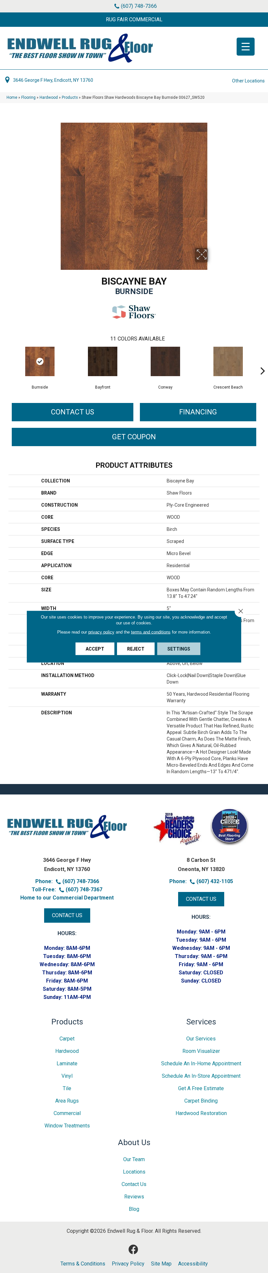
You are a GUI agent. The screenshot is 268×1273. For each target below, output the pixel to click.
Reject (135, 649)
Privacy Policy (128, 1263)
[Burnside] (39, 361)
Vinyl (67, 1076)
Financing (198, 412)
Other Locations (248, 80)
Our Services (201, 1039)
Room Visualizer (201, 1051)
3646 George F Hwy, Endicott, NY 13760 (53, 80)
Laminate (67, 1063)
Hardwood (49, 97)
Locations (134, 1172)
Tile (67, 1088)
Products (70, 97)
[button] (134, 19)
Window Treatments (67, 1126)
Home (12, 97)
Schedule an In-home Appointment (201, 1063)
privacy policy (101, 632)
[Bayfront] (102, 361)
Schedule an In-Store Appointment (201, 1076)
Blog (134, 1209)
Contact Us (72, 412)
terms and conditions (151, 632)
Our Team (134, 1159)
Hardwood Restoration (201, 1113)
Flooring (28, 97)
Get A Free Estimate (201, 1088)
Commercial (67, 1113)
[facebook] (133, 1250)
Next (263, 360)
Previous (5, 360)
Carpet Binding (201, 1101)
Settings (178, 649)
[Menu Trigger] (246, 47)
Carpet (67, 1039)
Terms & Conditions (82, 1263)
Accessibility (193, 1263)
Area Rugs (67, 1101)
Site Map (161, 1263)
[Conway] (165, 361)
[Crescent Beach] (228, 361)
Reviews (134, 1197)
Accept (95, 649)
